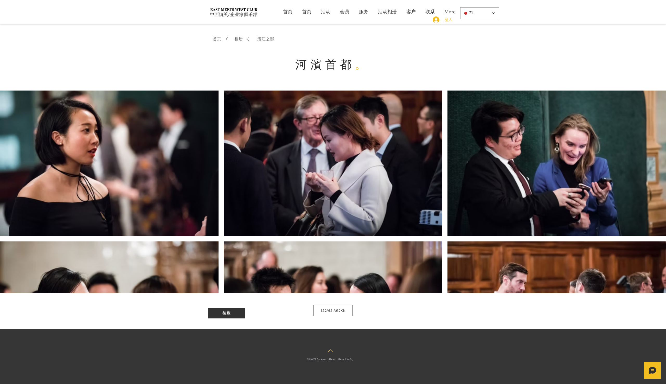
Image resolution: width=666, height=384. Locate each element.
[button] (265, 39)
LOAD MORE (333, 310)
